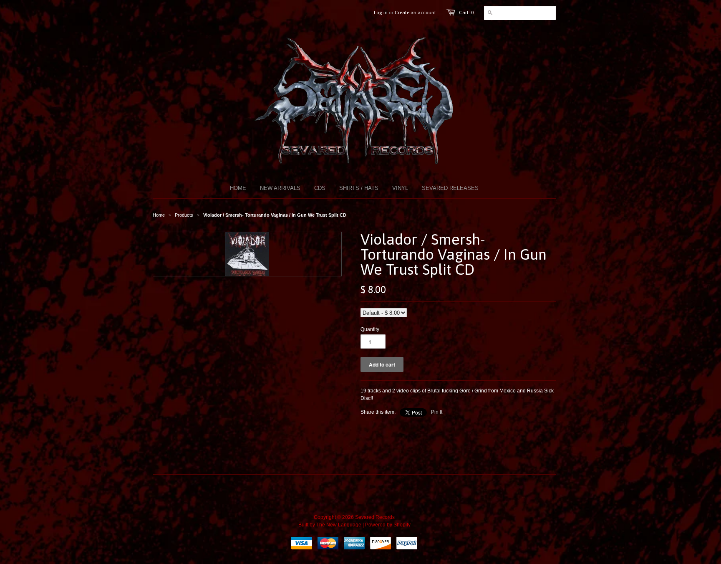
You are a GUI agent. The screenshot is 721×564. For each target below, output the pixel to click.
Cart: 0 (466, 12)
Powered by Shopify (388, 525)
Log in (381, 12)
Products (184, 215)
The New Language (338, 525)
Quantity (369, 329)
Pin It (436, 412)
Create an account (415, 12)
